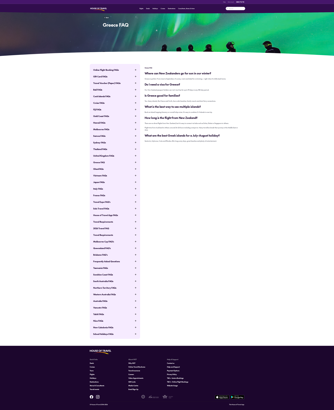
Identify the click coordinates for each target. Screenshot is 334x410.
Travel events (94, 389)
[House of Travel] (98, 8)
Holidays (155, 8)
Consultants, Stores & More (186, 8)
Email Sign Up (133, 389)
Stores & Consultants (97, 385)
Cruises (163, 8)
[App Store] (222, 397)
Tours (92, 371)
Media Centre (133, 385)
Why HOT (131, 363)
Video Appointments (135, 378)
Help (224, 2)
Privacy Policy (172, 374)
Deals (148, 8)
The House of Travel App (236, 404)
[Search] (227, 8)
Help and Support (173, 367)
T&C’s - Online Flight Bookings (177, 382)
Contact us (170, 363)
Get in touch (231, 2)
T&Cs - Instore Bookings (175, 378)
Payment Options (173, 371)
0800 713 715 (240, 2)
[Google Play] (237, 397)
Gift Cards (132, 382)
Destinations (171, 8)
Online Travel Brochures (136, 367)
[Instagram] (98, 397)
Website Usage (172, 385)
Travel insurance (134, 371)
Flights (141, 8)
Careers (131, 374)
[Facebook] (91, 397)
